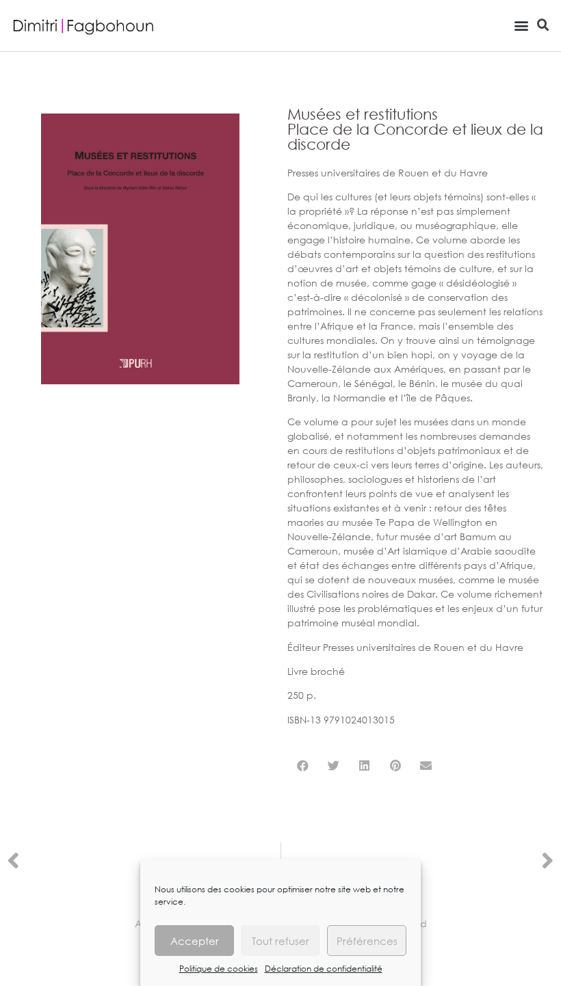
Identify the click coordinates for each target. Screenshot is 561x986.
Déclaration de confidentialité (323, 968)
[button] (521, 25)
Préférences (367, 941)
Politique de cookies (218, 968)
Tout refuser (280, 941)
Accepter (194, 941)
